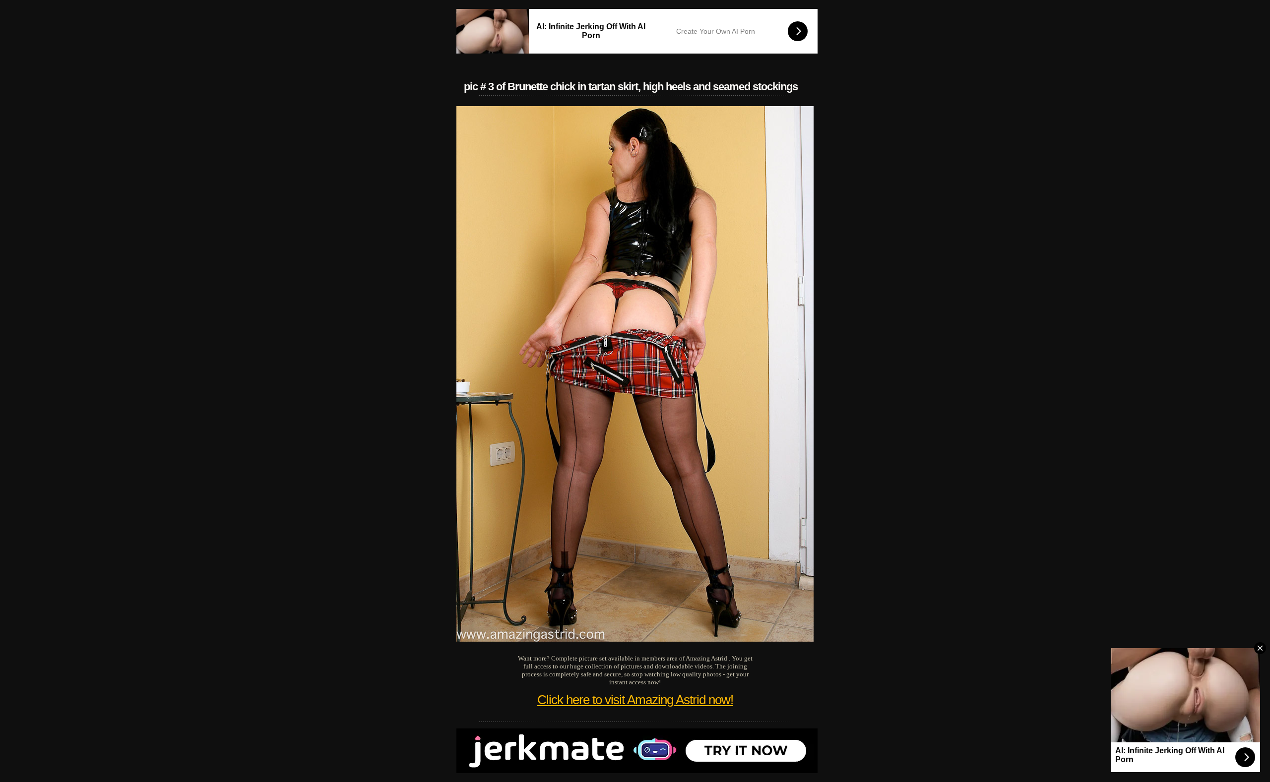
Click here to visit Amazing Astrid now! (635, 699)
